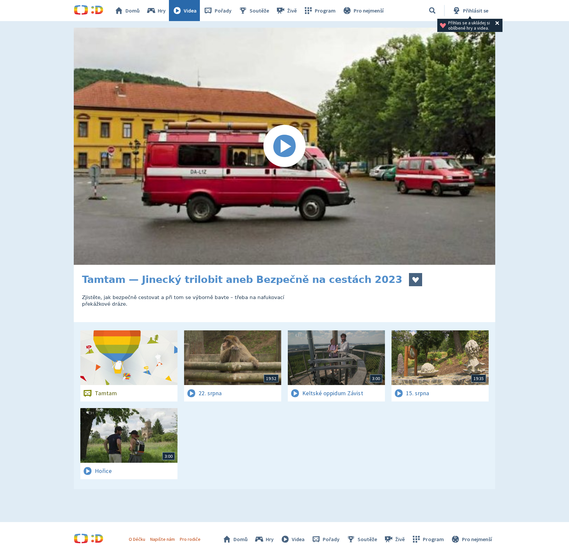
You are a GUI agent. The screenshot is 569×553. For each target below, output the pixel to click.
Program (325, 10)
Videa (190, 10)
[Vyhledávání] (432, 10)
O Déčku (137, 539)
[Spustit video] (284, 146)
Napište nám (162, 539)
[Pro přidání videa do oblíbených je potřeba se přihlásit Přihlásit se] (415, 279)
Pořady (223, 10)
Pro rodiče (190, 539)
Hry (162, 10)
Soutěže (259, 10)
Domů (132, 10)
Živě (292, 10)
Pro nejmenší (369, 10)
